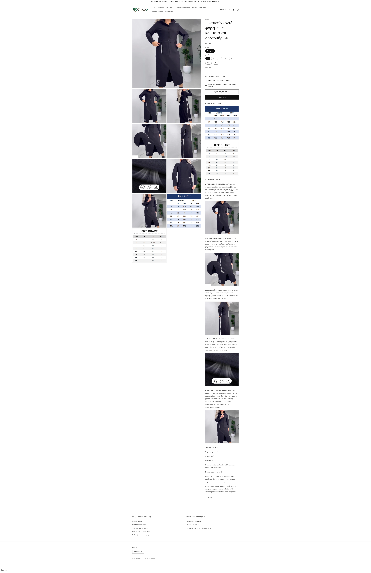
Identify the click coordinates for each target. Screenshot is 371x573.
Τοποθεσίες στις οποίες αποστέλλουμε (198, 528)
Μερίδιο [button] (210, 498)
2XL (232, 58)
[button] (229, 10)
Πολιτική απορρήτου (139, 525)
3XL (208, 63)
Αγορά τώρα (221, 97)
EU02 (137, 558)
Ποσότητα (208, 67)
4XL (216, 63)
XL (225, 58)
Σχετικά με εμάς (137, 521)
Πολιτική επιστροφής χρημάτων (142, 535)
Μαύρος (210, 51)
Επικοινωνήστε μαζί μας (193, 521)
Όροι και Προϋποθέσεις (140, 528)
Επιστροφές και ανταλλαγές (141, 531)
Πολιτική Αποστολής (192, 525)
